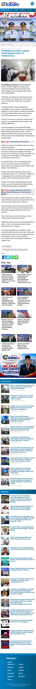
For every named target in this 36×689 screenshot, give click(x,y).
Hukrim (30, 10)
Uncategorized (9, 44)
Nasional (23, 10)
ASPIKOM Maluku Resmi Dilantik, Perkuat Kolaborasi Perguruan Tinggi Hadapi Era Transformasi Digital (21, 481)
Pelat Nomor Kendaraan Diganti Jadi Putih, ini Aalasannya (21, 621)
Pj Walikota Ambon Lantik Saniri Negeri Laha (15, 249)
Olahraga (10, 673)
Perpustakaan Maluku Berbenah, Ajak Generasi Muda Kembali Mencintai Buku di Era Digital (21, 507)
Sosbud (21, 670)
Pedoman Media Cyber (20, 685)
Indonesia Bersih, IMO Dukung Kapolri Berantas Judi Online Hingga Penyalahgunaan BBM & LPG (21, 643)
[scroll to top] (33, 686)
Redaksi (12, 685)
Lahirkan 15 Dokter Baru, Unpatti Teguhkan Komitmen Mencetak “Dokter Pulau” (21, 397)
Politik (16, 10)
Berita (21, 673)
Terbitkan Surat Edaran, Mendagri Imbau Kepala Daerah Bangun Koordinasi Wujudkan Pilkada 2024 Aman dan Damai (22, 591)
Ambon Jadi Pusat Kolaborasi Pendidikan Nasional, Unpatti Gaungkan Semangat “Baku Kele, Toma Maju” (22, 471)
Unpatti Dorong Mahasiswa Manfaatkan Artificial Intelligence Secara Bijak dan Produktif (22, 438)
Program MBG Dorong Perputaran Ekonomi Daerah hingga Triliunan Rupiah (22, 528)
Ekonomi (22, 676)
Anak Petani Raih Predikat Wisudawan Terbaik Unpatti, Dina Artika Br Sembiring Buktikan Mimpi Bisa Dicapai (22, 419)
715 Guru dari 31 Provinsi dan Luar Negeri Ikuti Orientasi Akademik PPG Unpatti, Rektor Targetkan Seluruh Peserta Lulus (22, 450)
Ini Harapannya (7, 246)
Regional (10, 676)
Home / (3, 44)
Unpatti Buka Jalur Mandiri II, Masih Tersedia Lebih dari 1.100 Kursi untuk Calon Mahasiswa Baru (22, 459)
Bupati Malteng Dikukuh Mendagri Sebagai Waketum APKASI (22, 569)
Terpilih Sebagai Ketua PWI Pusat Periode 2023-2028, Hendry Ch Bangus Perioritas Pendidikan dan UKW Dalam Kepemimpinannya (22, 612)
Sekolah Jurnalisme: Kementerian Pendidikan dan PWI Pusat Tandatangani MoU (22, 580)
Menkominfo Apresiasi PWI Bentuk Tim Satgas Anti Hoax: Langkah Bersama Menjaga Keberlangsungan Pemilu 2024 (22, 602)
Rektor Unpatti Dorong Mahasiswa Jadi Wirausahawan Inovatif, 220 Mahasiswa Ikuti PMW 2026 (22, 428)
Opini (9, 670)
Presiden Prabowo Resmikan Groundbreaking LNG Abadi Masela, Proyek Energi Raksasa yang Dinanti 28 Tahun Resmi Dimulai (21, 499)
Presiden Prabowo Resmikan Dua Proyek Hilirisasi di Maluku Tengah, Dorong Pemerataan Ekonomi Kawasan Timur (22, 519)
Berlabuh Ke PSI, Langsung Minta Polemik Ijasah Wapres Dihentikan (22, 548)
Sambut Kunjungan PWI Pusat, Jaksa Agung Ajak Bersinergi (21, 538)
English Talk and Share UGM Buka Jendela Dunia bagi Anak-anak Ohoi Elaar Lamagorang (22, 407)
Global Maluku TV (6, 10)
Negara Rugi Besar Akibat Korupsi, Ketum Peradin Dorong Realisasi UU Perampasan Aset (22, 632)
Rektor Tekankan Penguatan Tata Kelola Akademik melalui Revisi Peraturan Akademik (22, 387)
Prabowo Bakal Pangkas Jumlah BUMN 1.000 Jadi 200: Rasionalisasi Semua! (22, 559)
